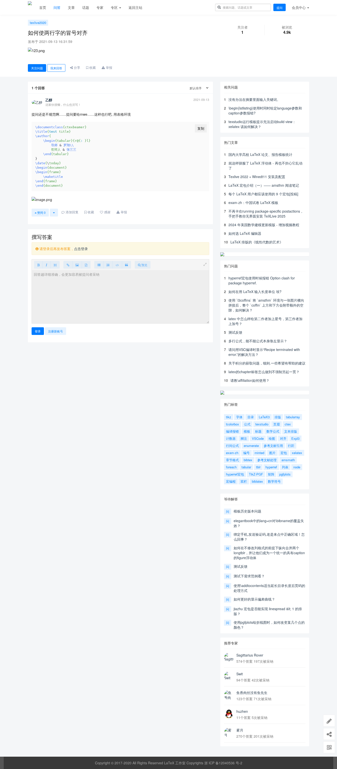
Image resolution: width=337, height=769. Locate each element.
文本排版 (290, 431)
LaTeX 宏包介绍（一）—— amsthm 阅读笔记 (263, 185)
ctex (288, 424)
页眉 (276, 424)
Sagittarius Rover (249, 655)
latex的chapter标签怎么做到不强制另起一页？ (264, 371)
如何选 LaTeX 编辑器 (244, 233)
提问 (279, 7)
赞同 (41, 212)
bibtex (248, 460)
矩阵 (271, 474)
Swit (239, 673)
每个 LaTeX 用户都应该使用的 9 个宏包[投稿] (263, 193)
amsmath (288, 460)
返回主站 (135, 7)
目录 (250, 417)
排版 (278, 417)
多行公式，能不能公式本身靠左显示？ (257, 340)
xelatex (297, 452)
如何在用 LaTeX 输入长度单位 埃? (254, 291)
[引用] (126, 265)
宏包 (284, 452)
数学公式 (272, 431)
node (296, 467)
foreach (231, 467)
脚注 (244, 438)
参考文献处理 (267, 460)
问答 (57, 7)
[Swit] (229, 676)
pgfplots (285, 474)
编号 (246, 452)
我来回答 (56, 68)
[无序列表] (99, 265)
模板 (247, 431)
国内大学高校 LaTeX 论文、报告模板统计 (260, 154)
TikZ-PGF (256, 474)
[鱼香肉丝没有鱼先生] (229, 695)
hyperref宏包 (235, 474)
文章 (71, 7)
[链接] (68, 265)
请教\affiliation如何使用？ (249, 380)
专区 (115, 7)
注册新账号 (55, 331)
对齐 (283, 438)
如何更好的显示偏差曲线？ (254, 599)
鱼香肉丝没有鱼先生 (251, 692)
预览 (144, 265)
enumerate (251, 445)
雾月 (239, 730)
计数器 (231, 438)
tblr (258, 467)
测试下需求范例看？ (249, 575)
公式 (247, 424)
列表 (285, 467)
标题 (258, 431)
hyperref (271, 467)
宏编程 (231, 481)
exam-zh (232, 452)
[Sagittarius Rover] (229, 657)
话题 (85, 7)
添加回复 (71, 212)
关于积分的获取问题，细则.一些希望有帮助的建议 (266, 363)
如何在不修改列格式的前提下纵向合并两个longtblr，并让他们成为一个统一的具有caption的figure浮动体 (269, 552)
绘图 (272, 438)
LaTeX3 (264, 417)
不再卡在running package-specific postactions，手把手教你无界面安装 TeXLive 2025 (265, 214)
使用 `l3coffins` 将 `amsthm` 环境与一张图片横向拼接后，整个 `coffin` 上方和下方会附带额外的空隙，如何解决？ (266, 305)
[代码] (117, 265)
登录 (38, 331)
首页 (42, 7)
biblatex (257, 481)
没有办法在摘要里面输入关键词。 (254, 99)
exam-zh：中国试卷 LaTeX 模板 (253, 202)
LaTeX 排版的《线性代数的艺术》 (256, 241)
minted (259, 452)
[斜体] (46, 265)
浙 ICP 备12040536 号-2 (223, 762)
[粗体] (38, 265)
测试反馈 (235, 332)
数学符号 (274, 481)
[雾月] (229, 732)
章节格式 (232, 460)
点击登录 (81, 248)
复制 (200, 128)
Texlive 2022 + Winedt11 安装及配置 (256, 176)
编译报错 (232, 431)
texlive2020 (38, 22)
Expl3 (295, 438)
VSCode (258, 438)
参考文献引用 (273, 445)
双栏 (244, 481)
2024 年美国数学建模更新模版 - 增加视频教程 (263, 224)
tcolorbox (232, 424)
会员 (299, 7)
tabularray (293, 417)
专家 (99, 7)
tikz (228, 417)
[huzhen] (229, 714)
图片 (272, 452)
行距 (291, 445)
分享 (76, 67)
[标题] (55, 265)
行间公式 (232, 445)
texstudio (261, 424)
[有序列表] (108, 265)
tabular (246, 467)
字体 (239, 417)
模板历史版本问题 (247, 511)
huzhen (242, 711)
